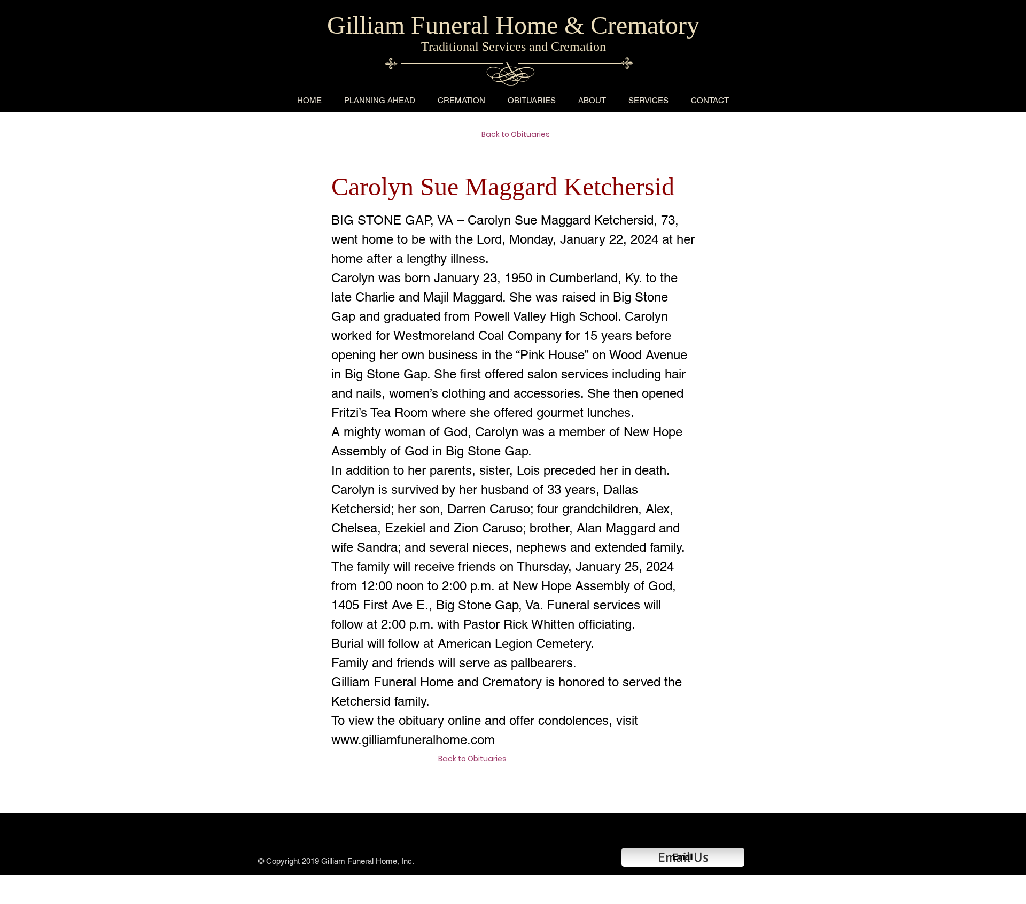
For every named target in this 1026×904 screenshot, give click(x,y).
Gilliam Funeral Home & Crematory (513, 25)
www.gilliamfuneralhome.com (413, 739)
